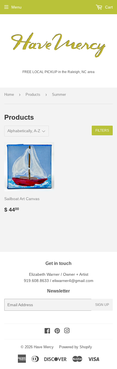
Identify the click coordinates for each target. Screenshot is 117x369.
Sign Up (102, 305)
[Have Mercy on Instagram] (67, 331)
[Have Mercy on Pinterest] (57, 331)
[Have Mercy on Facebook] (47, 331)
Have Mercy (44, 347)
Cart (108, 7)
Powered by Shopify (75, 347)
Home (9, 94)
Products (33, 94)
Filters (102, 130)
